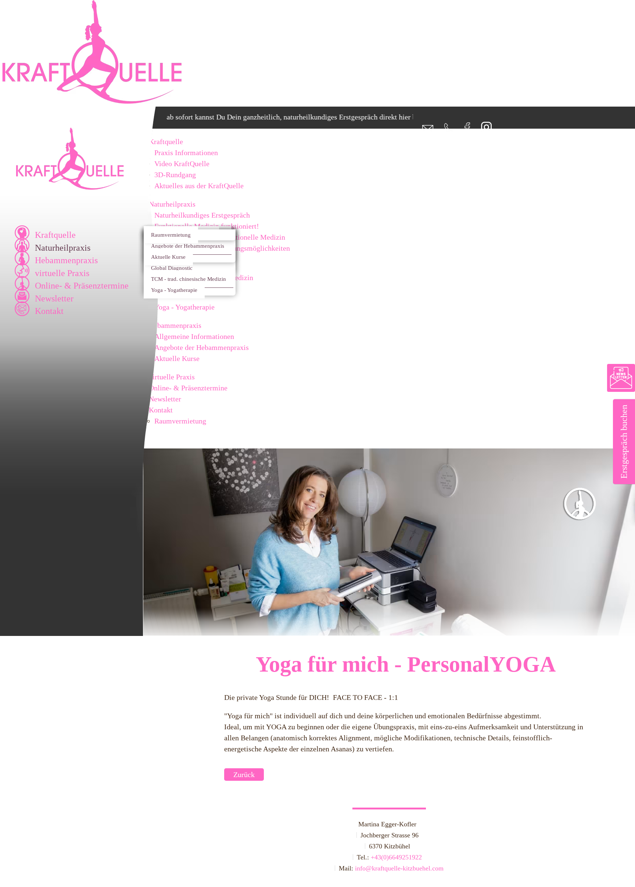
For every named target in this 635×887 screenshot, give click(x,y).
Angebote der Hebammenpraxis (187, 246)
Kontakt (49, 311)
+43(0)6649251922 (396, 857)
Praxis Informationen (186, 153)
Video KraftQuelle (181, 164)
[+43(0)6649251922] (444, 130)
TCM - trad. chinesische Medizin (188, 279)
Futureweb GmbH (174, 868)
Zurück (244, 774)
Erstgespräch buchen (624, 442)
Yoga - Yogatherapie (174, 290)
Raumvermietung (171, 235)
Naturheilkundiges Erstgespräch (202, 215)
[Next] (585, 551)
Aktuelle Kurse (168, 257)
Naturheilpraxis (62, 248)
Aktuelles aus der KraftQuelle (199, 186)
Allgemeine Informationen (194, 336)
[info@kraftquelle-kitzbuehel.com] (423, 130)
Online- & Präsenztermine (82, 285)
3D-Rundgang (175, 175)
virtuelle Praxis (62, 273)
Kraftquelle (55, 235)
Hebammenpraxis (66, 260)
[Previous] (193, 551)
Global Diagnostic (172, 268)
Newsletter (54, 298)
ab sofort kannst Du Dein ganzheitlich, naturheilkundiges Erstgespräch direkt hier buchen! (282, 117)
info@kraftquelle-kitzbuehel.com (399, 868)
